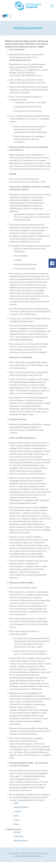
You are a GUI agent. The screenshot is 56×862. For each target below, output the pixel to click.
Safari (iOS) (18, 837)
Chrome (17, 812)
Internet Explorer (21, 807)
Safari (16, 816)
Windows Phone (21, 841)
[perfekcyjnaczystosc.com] (28, 5)
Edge (16, 803)
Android (17, 832)
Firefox (17, 820)
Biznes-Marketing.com (32, 856)
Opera (16, 824)
